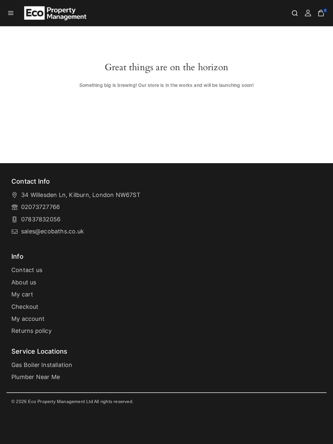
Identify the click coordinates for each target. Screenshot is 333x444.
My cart (22, 294)
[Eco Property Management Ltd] (55, 13)
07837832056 (40, 219)
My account (28, 318)
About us (23, 282)
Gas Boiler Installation (42, 364)
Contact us (26, 270)
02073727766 (40, 206)
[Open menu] (11, 13)
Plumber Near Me (35, 376)
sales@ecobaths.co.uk (52, 231)
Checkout (25, 306)
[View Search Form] (294, 13)
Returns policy (31, 330)
